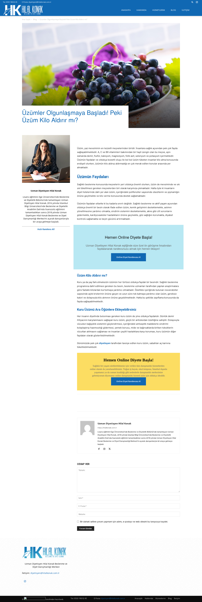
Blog (173, 10)
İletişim (185, 10)
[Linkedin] (100, 138)
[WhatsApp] (114, 138)
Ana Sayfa (26, 19)
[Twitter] (87, 138)
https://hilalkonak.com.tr (107, 428)
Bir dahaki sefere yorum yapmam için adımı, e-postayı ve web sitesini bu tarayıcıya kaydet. (124, 521)
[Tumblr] (107, 138)
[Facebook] (80, 138)
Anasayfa (126, 10)
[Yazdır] (128, 138)
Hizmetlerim (158, 10)
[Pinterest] (94, 138)
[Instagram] (197, 2)
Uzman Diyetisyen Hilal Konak (114, 423)
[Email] (121, 138)
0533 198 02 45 (11, 2)
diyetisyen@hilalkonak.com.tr (40, 2)
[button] (192, 2)
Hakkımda (141, 10)
